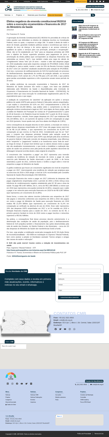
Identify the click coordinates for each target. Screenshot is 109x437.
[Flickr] (31, 384)
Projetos (19, 15)
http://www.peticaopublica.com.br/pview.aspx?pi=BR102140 (31, 250)
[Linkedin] (90, 1)
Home (6, 1)
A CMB (15, 1)
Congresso (56, 1)
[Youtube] (100, 1)
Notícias (7, 15)
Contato (68, 1)
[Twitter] (103, 1)
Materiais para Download (37, 15)
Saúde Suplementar (42, 1)
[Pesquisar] (93, 15)
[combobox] (78, 15)
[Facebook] (97, 1)
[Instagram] (93, 1)
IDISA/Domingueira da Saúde (23, 256)
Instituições (27, 1)
